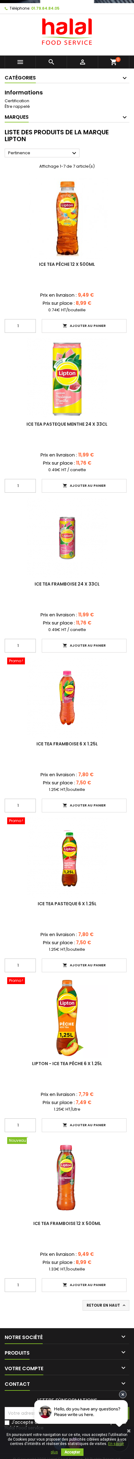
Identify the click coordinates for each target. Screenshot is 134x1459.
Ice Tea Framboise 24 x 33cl (67, 584)
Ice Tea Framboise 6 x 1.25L (67, 744)
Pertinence (43, 153)
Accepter (72, 1452)
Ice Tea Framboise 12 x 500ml (67, 1223)
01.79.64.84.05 (45, 8)
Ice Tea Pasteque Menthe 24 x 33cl (67, 424)
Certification (17, 101)
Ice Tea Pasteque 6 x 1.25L (67, 904)
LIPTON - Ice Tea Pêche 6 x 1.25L (67, 1063)
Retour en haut (107, 1305)
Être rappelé (17, 106)
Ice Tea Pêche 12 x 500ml (67, 264)
